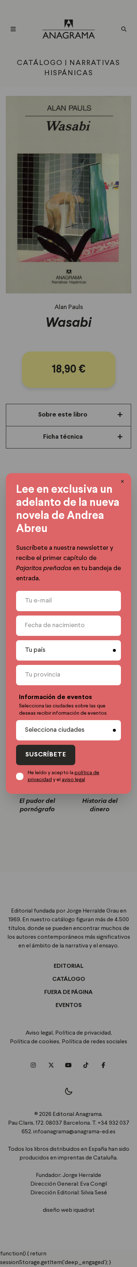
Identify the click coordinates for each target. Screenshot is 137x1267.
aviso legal (73, 779)
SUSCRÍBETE (45, 755)
